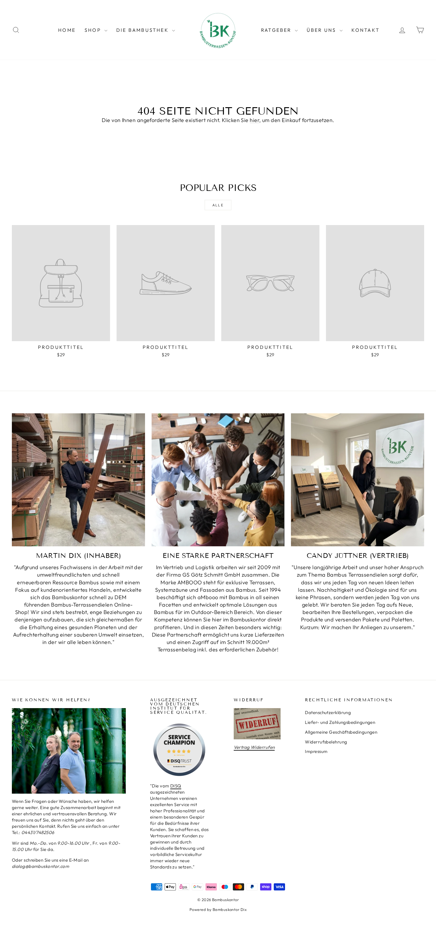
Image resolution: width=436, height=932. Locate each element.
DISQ (175, 786)
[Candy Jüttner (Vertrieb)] (357, 480)
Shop (94, 30)
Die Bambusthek (143, 30)
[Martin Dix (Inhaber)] (78, 480)
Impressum (316, 751)
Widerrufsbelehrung (326, 742)
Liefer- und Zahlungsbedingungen (340, 722)
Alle (218, 205)
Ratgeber (277, 30)
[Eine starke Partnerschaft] (218, 480)
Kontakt (365, 30)
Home (67, 30)
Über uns (322, 30)
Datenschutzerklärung (328, 712)
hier (254, 120)
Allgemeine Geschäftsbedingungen (341, 732)
